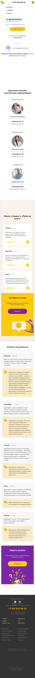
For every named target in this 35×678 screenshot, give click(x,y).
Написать (18, 311)
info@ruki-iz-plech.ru (17, 124)
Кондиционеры (5, 633)
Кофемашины (21, 635)
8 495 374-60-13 (17, 121)
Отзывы (8, 13)
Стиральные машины (7, 631)
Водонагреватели (22, 637)
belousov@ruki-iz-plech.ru (17, 189)
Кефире (20, 669)
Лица (19, 620)
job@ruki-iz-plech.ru (17, 156)
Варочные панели (6, 640)
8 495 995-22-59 (17, 154)
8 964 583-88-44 (17, 186)
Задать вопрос (21, 623)
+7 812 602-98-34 (18, 2)
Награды (4, 620)
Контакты (9, 7)
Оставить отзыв (6, 623)
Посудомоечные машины (8, 635)
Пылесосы (20, 640)
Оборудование (21, 618)
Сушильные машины (23, 628)
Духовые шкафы (22, 631)
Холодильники (5, 628)
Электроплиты (5, 637)
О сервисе (9, 10)
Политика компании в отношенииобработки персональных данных (17, 649)
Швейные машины (22, 633)
